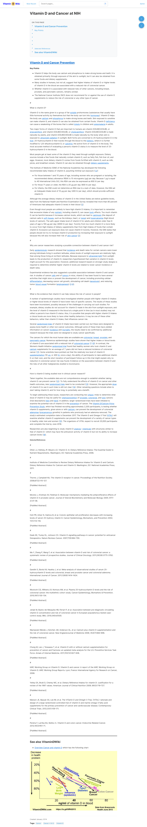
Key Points (39, 30)
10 (93, 343)
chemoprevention (69, 398)
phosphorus (58, 118)
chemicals (87, 429)
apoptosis (94, 281)
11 (38, 352)
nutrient (58, 212)
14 (74, 387)
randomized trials (44, 324)
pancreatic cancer (37, 340)
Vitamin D (60, 823)
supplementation (37, 355)
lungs (83, 218)
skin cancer (72, 235)
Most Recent (31, 4)
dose (114, 384)
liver (31, 141)
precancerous (46, 412)
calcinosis (97, 215)
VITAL (109, 415)
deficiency (110, 121)
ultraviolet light (95, 256)
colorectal (88, 337)
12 (58, 381)
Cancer (38, 823)
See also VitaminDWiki (46, 52)
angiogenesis (62, 284)
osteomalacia (99, 124)
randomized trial (59, 346)
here (47, 401)
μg (49, 355)
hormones (94, 115)
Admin (142, 4)
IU (59, 355)
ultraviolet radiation (48, 138)
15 (60, 421)
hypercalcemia (97, 218)
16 (44, 435)
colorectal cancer (81, 343)
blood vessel (41, 284)
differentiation (36, 281)
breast (96, 337)
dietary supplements (100, 163)
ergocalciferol (36, 132)
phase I (91, 395)
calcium (45, 118)
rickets (77, 124)
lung (104, 398)
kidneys (90, 141)
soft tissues (49, 218)
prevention (74, 403)
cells (54, 275)
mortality (66, 330)
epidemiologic (41, 250)
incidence (71, 250)
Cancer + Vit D (49, 823)
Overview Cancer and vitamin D (48, 747)
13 (87, 384)
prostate (103, 337)
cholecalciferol (77, 132)
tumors (65, 275)
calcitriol (69, 144)
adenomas (34, 412)
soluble (73, 112)
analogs (77, 429)
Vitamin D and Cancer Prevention (51, 26)
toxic (91, 212)
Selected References (42, 49)
